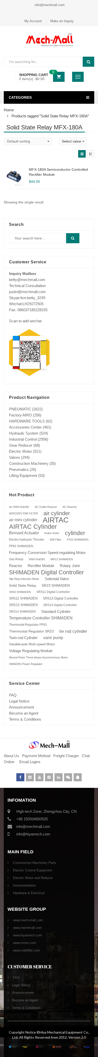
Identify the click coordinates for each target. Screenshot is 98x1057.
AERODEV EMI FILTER (23, 513)
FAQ (13, 695)
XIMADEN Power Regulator (25, 663)
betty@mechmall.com (27, 279)
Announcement (21, 707)
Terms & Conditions (25, 719)
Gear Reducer (20, 445)
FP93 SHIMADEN (21, 546)
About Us (11, 756)
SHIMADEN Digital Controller (46, 572)
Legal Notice (19, 701)
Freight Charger (66, 756)
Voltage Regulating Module (31, 651)
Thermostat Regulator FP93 (28, 624)
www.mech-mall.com (27, 920)
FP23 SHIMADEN (77, 539)
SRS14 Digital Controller (60, 605)
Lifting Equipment (23, 475)
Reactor (15, 565)
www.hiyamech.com (27, 935)
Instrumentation (24, 885)
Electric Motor (20, 451)
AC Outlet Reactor (46, 506)
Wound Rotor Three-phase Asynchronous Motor (38, 657)
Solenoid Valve (57, 579)
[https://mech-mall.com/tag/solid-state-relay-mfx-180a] (82, 154)
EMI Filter (55, 539)
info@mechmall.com (49, 5)
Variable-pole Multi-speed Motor (32, 644)
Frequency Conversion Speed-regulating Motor (47, 553)
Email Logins (29, 762)
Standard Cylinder (56, 611)
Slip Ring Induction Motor (24, 578)
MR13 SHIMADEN (62, 559)
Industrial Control (23, 439)
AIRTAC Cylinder (33, 526)
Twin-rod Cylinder (23, 638)
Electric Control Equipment (32, 870)
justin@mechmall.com (27, 292)
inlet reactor (37, 559)
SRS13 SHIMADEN (23, 605)
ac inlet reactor (19, 506)
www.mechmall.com (27, 928)
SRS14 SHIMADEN (22, 611)
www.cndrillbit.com (26, 950)
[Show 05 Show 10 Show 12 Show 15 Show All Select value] (73, 141)
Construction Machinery (28, 463)
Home (9, 110)
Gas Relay (16, 559)
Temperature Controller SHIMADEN (41, 618)
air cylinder (56, 513)
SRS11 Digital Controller (53, 592)
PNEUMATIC (20, 409)
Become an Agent (23, 713)
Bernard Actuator (24, 533)
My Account (33, 21)
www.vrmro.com (24, 943)
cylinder (75, 533)
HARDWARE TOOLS (27, 421)
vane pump (53, 638)
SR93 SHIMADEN (20, 591)
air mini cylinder (23, 520)
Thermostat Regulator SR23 (31, 631)
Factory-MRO (20, 415)
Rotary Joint (70, 565)
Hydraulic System (23, 433)
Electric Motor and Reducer (32, 878)
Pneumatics (19, 469)
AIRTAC (56, 520)
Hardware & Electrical (28, 893)
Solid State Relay (22, 585)
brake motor (51, 533)
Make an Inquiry (62, 21)
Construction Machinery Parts (34, 863)
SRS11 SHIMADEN (23, 598)
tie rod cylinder (73, 631)
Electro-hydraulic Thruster (26, 539)
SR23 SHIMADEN (56, 585)
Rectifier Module (41, 566)
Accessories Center (25, 427)
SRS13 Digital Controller (60, 598)
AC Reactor (70, 506)
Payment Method (36, 756)
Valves (14, 457)
